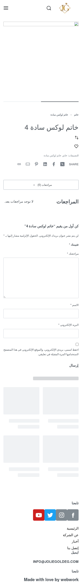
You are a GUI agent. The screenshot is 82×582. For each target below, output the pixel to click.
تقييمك (74, 244)
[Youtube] (38, 515)
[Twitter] (50, 515)
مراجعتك (73, 253)
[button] (41, 185)
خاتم (76, 114)
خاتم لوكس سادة (59, 114)
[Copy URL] (19, 164)
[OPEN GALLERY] (41, 59)
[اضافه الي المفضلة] (76, 146)
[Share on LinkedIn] (45, 164)
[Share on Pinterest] (36, 164)
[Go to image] (60, 101)
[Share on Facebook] (54, 164)
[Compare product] (77, 138)
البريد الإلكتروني (68, 324)
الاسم (74, 305)
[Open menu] (5, 8)
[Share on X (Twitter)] (62, 164)
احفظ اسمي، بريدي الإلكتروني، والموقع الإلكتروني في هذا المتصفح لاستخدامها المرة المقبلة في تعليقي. (41, 351)
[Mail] (28, 164)
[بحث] (48, 8)
